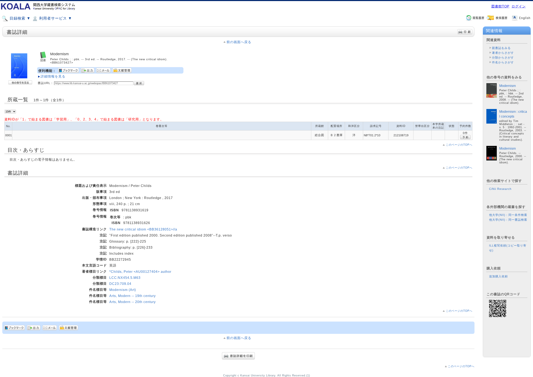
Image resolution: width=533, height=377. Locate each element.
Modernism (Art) (122, 290)
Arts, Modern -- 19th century (132, 296)
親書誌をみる (501, 48)
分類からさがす (503, 57)
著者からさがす (503, 52)
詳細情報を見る (53, 76)
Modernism (507, 86)
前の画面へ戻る (239, 42)
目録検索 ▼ (19, 18)
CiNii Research (500, 188)
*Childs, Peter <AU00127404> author (140, 271)
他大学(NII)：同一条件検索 (508, 215)
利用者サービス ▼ (55, 18)
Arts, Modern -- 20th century (132, 302)
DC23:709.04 (120, 284)
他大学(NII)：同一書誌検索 (508, 219)
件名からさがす (503, 62)
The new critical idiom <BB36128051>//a (143, 229)
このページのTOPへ (459, 144)
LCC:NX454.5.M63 (125, 277)
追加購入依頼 (498, 276)
